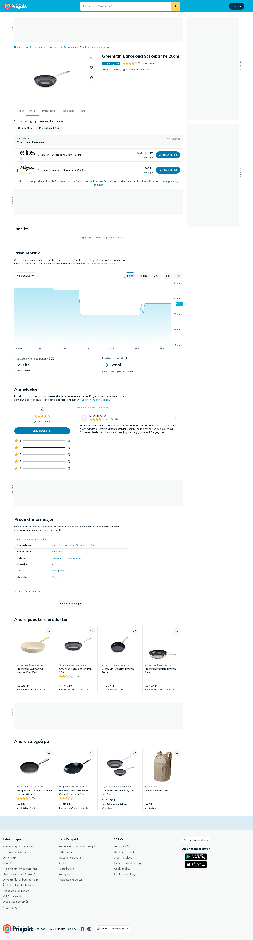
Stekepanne (58, 570)
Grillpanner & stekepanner (96, 46)
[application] (98, 316)
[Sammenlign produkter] (91, 78)
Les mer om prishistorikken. (102, 263)
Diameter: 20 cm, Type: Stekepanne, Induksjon (128, 69)
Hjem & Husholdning (34, 46)
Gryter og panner (70, 46)
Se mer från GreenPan (27, 591)
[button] (91, 57)
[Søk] (175, 6)
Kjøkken (53, 46)
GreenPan (57, 551)
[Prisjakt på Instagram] (89, 928)
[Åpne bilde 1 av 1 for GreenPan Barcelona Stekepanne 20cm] (51, 79)
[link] (130, 424)
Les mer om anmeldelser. (96, 399)
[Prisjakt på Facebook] (82, 928)
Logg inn (237, 6)
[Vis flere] (17, 155)
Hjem (17, 46)
